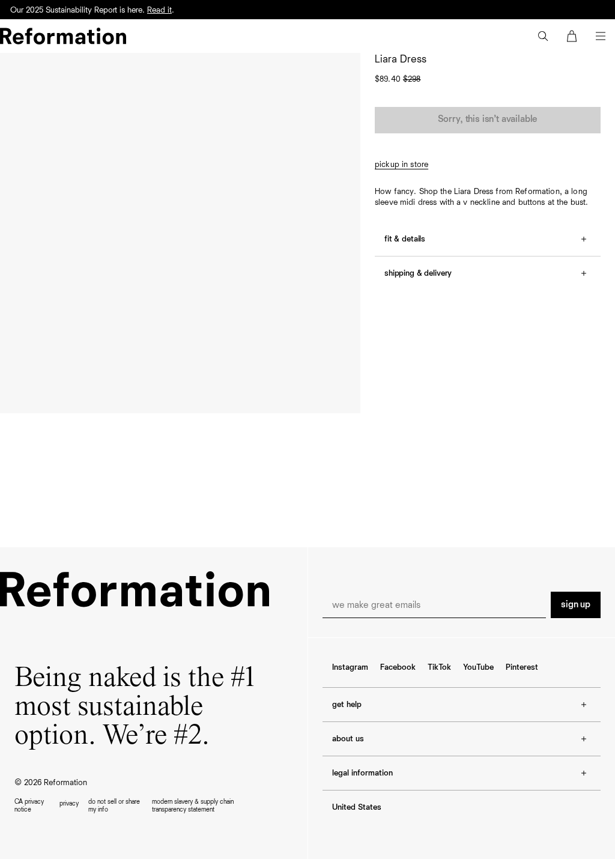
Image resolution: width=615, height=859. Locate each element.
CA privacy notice (29, 805)
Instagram (350, 667)
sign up (575, 605)
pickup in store (401, 164)
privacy (69, 803)
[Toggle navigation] (600, 36)
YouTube (478, 667)
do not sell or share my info (114, 805)
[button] (543, 36)
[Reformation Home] (63, 36)
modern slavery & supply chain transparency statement (193, 805)
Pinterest (522, 667)
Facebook (398, 667)
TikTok (439, 667)
